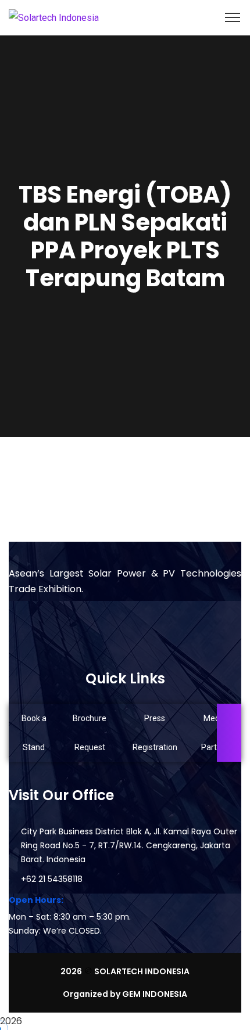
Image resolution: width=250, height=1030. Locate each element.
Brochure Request (89, 733)
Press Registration (155, 733)
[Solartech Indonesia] (54, 17)
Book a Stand (34, 733)
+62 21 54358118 (52, 879)
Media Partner (215, 733)
